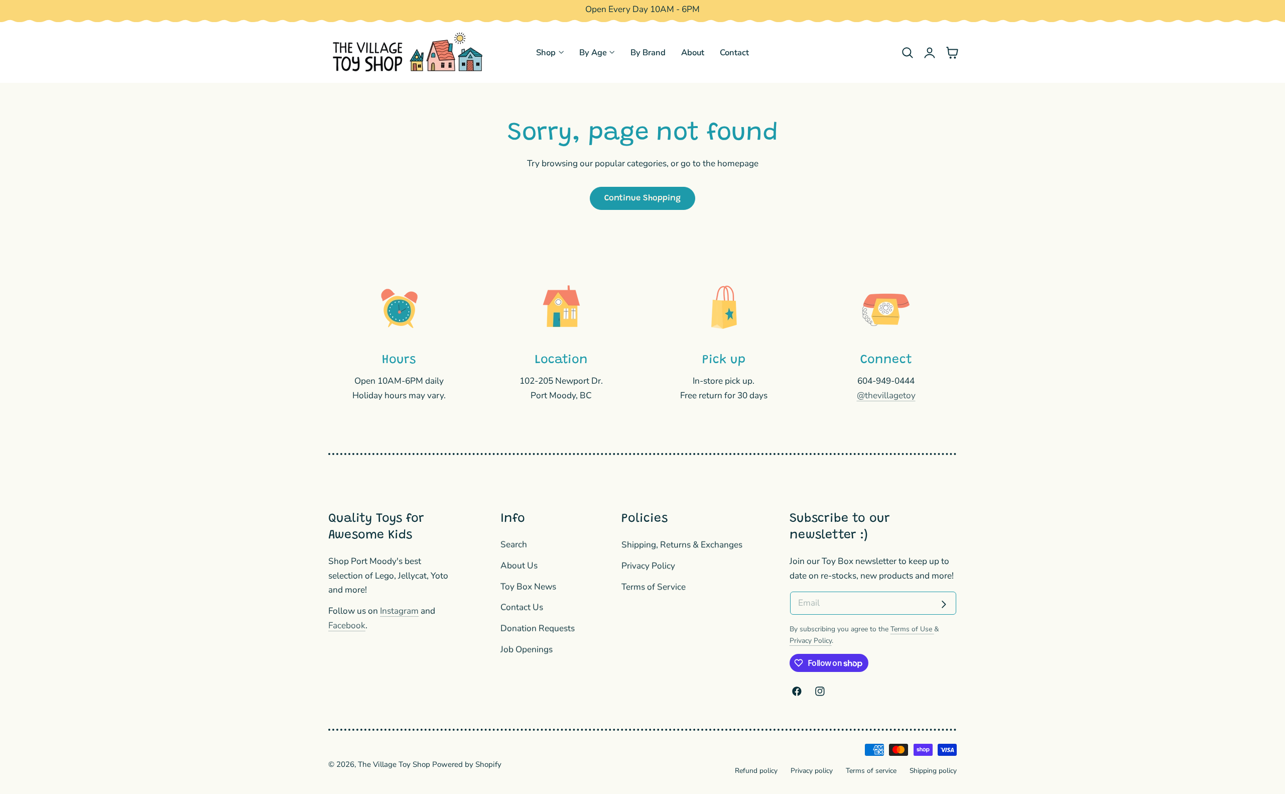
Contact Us (521, 608)
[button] (907, 52)
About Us (519, 566)
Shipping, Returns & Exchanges (681, 544)
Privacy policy (812, 770)
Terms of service (871, 770)
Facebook (346, 625)
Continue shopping (642, 198)
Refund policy (756, 770)
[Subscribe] (944, 604)
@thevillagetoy (886, 395)
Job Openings (526, 649)
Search (513, 544)
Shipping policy (933, 770)
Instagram (399, 611)
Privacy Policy (648, 566)
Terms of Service (653, 587)
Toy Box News (528, 587)
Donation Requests (537, 629)
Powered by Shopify (466, 764)
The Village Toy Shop (394, 764)
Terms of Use (912, 629)
